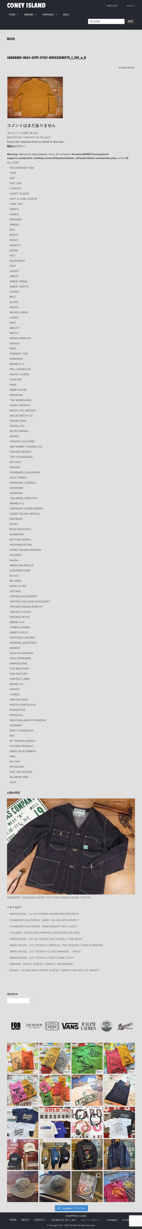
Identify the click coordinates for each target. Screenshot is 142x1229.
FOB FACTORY (19, 673)
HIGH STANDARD (20, 658)
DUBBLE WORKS (20, 627)
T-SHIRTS (15, 188)
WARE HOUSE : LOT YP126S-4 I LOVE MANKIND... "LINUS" (45, 951)
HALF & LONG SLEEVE (23, 198)
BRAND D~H (17, 622)
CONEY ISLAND (26, 5)
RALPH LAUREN (19, 374)
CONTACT (39, 1220)
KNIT (13, 255)
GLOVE (14, 302)
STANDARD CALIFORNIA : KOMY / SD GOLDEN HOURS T (44, 920)
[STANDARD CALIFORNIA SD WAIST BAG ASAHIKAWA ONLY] (54, 1154)
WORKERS (16, 493)
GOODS (14, 291)
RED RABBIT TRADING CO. (26, 446)
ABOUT (25, 1220)
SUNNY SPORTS (20, 405)
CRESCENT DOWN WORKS (26, 508)
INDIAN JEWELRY (20, 338)
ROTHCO (15, 462)
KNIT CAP (15, 183)
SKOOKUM (16, 395)
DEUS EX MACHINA (21, 653)
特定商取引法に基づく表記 (63, 1220)
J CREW (14, 694)
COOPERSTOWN (20, 570)
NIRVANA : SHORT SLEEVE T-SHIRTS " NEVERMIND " (42, 964)
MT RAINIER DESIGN (22, 740)
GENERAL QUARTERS (23, 642)
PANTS (14, 240)
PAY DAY (15, 761)
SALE (13, 782)
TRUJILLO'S (17, 425)
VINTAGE (15, 591)
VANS (13, 384)
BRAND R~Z (17, 364)
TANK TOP (16, 203)
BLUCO (14, 575)
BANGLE (15, 343)
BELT (13, 296)
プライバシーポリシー (90, 1220)
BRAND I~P (16, 684)
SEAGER (15, 467)
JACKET (14, 271)
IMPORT (15, 689)
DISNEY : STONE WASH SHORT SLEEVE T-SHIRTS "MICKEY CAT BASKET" (55, 970)
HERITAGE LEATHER (22, 637)
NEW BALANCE (19, 699)
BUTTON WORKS (20, 539)
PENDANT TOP (19, 353)
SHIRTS (14, 209)
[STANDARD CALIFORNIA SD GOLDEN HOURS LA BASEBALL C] (22, 1154)
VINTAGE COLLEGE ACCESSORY (30, 601)
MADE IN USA (18, 586)
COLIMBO (16, 555)
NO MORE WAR (19, 777)
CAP (12, 178)
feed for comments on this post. (29, 137)
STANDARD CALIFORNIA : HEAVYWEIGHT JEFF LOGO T (44, 926)
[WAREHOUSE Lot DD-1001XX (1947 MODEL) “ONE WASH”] (119, 1090)
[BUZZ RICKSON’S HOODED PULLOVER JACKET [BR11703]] (119, 1154)
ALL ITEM (12, 162)
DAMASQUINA (18, 663)
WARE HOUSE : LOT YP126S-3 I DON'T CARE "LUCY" (42, 957)
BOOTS (14, 234)
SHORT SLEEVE (19, 193)
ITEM (13, 172)
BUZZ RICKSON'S (20, 529)
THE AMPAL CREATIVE (23, 498)
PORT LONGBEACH (22, 730)
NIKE (13, 756)
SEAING (14, 436)
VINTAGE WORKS (20, 451)
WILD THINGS (18, 477)
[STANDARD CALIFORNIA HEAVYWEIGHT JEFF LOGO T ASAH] (54, 1122)
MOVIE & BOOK (19, 312)
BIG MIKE (15, 580)
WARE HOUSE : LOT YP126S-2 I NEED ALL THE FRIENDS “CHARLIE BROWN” (56, 945)
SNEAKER (16, 219)
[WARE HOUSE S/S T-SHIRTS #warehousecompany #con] (22, 1058)
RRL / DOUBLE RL (20, 369)
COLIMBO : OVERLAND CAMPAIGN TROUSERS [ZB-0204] (45, 932)
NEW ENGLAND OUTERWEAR (28, 720)
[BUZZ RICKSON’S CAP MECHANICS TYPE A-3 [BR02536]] (54, 1186)
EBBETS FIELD (19, 632)
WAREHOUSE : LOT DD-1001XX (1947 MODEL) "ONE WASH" (46, 938)
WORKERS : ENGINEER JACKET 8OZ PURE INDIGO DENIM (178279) (48, 897)
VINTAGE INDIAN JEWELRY (26, 606)
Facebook (127, 1220)
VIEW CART (111, 5)
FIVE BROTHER (19, 668)
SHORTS (15, 245)
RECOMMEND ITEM (22, 167)
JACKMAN (16, 725)
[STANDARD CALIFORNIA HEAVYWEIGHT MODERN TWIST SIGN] (22, 1122)
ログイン (131, 6)
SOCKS (14, 307)
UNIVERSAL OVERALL (23, 482)
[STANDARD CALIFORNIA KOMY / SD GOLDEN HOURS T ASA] (119, 1122)
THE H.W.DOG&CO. (21, 456)
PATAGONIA (17, 766)
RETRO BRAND (19, 431)
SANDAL (15, 224)
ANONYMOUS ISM (20, 544)
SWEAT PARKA (19, 281)
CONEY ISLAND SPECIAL (25, 513)
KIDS (13, 322)
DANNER (15, 647)
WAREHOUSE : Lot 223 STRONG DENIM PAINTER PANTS (44, 913)
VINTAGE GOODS (20, 611)
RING (13, 348)
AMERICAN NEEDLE (21, 565)
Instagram (112, 1220)
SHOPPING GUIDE (76, 1216)
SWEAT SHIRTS (19, 286)
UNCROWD (16, 487)
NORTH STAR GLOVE (23, 704)
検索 (130, 21)
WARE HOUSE (18, 389)
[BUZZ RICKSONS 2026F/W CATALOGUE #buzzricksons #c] (87, 1186)
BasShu (14, 560)
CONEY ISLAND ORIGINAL (26, 549)
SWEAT (14, 276)
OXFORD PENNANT (22, 746)
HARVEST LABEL (20, 678)
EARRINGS (16, 358)
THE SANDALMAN (20, 400)
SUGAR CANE (18, 420)
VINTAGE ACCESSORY (23, 596)
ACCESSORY (17, 260)
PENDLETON (17, 709)
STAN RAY (16, 379)
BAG (12, 229)
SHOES (14, 214)
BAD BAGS (16, 518)
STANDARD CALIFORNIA (25, 472)
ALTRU (13, 524)
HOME (13, 1220)
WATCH (14, 333)
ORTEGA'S (16, 715)
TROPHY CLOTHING (22, 441)
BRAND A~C (17, 503)
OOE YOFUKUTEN (21, 771)
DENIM (14, 250)
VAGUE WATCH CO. (21, 415)
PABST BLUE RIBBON (23, 751)
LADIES (14, 317)
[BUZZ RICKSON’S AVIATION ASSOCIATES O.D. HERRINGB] (22, 1186)
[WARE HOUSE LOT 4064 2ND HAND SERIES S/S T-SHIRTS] (87, 1090)
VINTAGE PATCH (20, 617)
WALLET (15, 327)
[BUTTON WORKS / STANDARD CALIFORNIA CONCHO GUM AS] (87, 1122)
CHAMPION (16, 534)
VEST (13, 265)
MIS (12, 735)
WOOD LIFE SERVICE (23, 410)
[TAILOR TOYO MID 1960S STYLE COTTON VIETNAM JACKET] (87, 1154)
